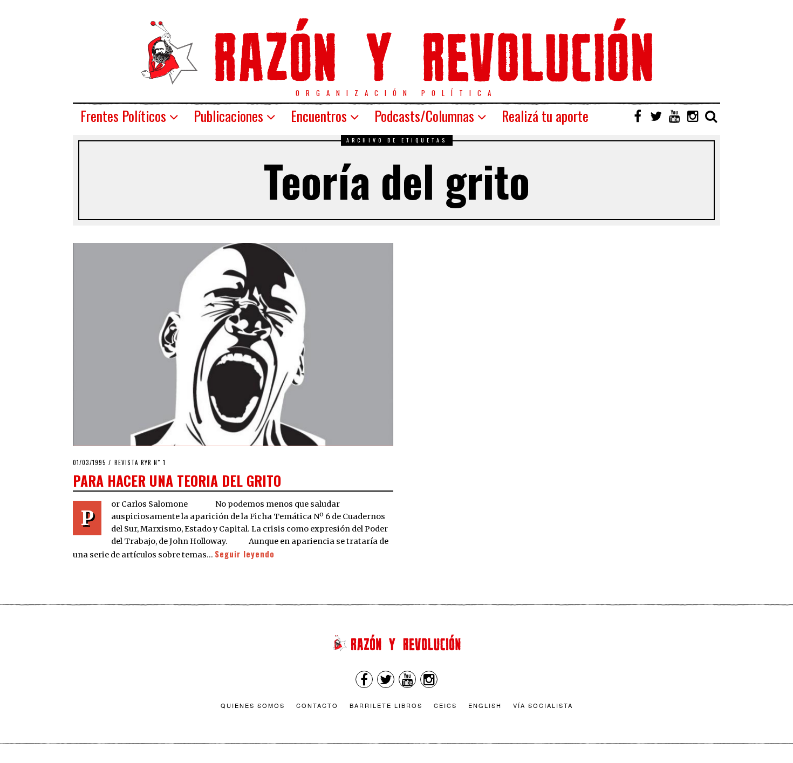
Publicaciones (228, 115)
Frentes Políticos (123, 115)
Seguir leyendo (245, 554)
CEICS (445, 705)
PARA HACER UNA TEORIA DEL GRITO (177, 480)
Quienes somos (253, 705)
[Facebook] (637, 116)
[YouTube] (674, 116)
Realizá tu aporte (545, 115)
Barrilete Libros (386, 705)
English (485, 705)
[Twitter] (656, 116)
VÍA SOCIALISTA (543, 705)
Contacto (317, 705)
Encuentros (319, 115)
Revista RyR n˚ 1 (140, 462)
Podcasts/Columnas (424, 115)
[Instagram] (692, 116)
